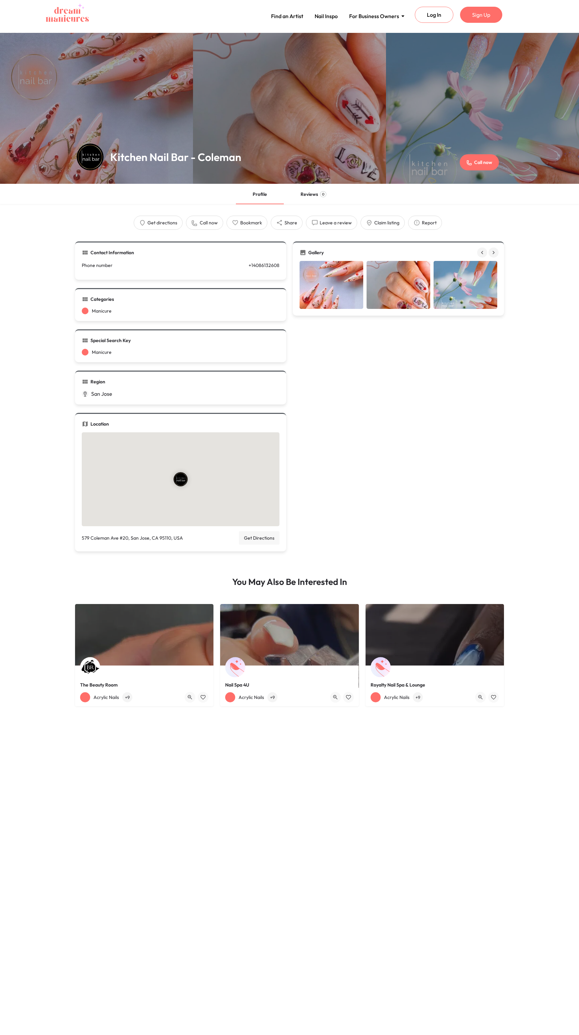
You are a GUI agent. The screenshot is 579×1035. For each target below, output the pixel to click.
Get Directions (259, 538)
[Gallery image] (331, 285)
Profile (260, 194)
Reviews (312, 194)
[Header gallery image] (96, 108)
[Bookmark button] (203, 697)
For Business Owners (374, 16)
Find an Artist (287, 16)
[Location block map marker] (181, 479)
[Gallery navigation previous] (483, 253)
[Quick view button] (190, 697)
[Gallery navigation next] (494, 253)
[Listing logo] (90, 157)
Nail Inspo (326, 16)
